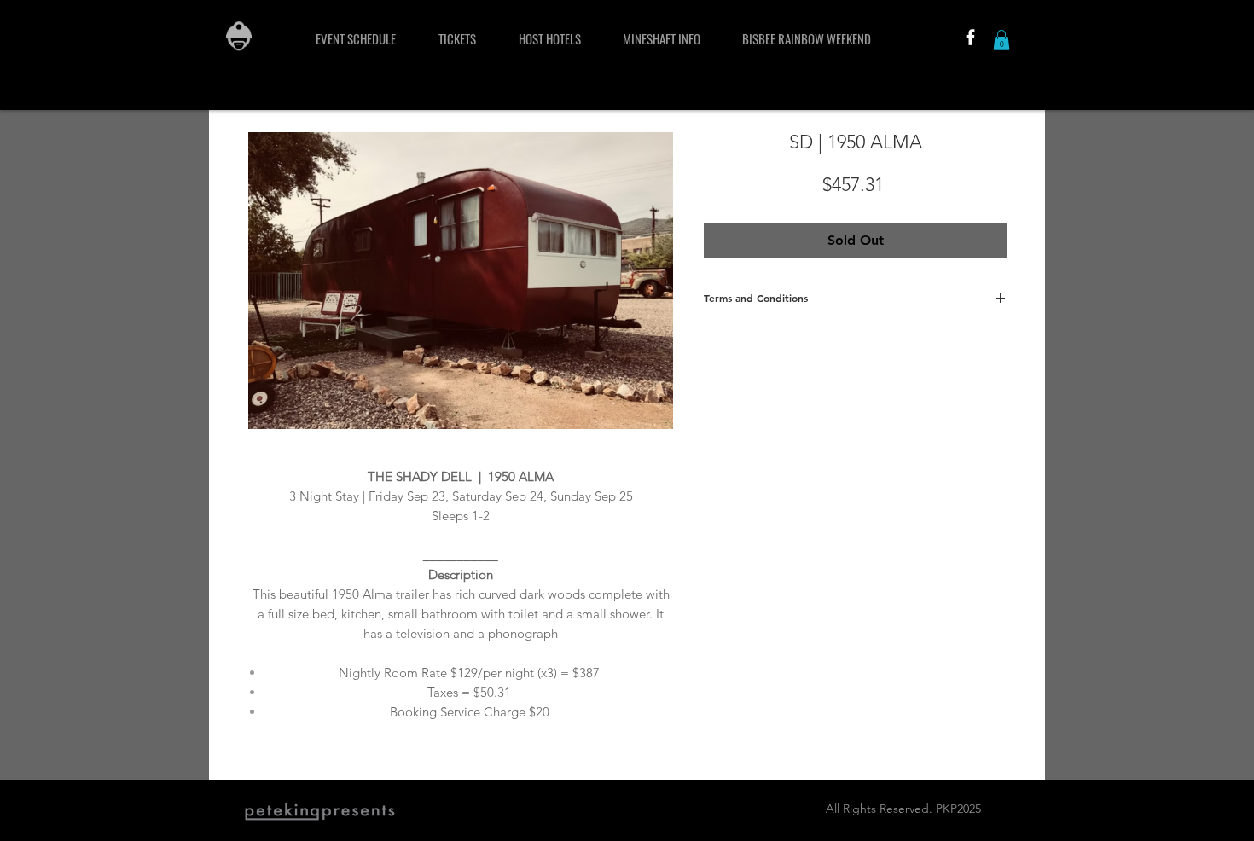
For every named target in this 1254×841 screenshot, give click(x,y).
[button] (1001, 40)
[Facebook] (970, 37)
